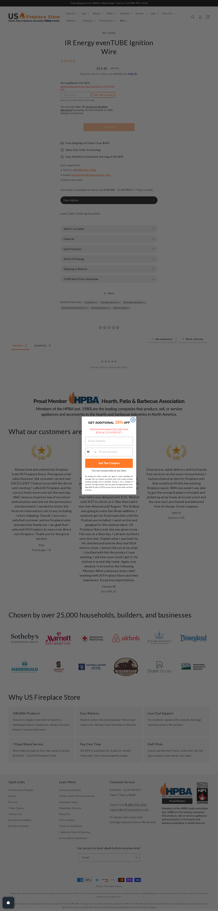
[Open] (8, 902)
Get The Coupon (109, 463)
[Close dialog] (133, 419)
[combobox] (91, 452)
